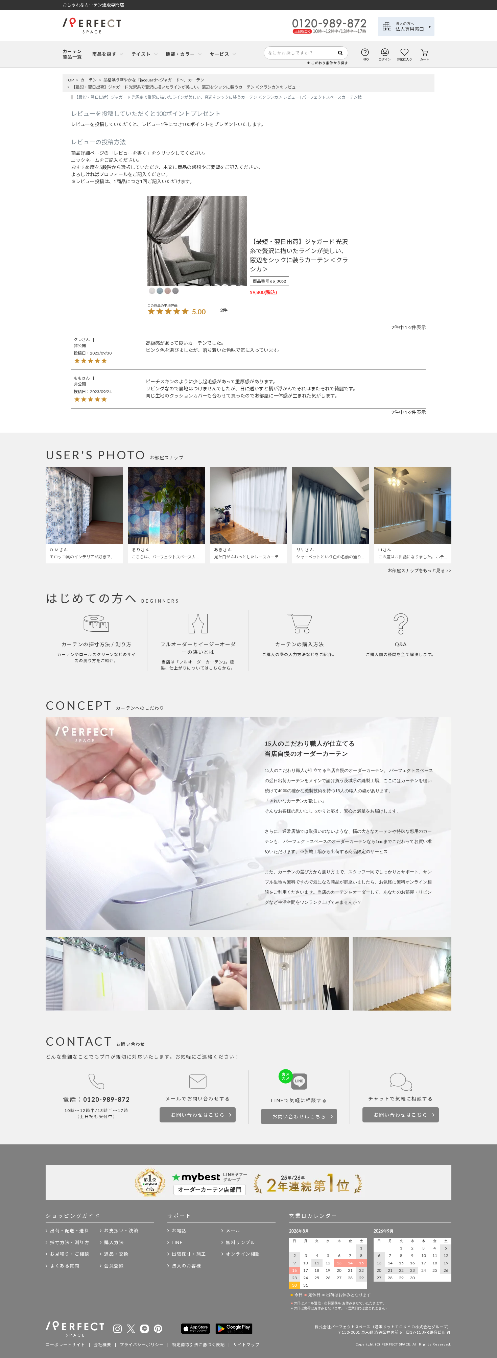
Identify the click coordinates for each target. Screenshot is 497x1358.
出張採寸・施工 (189, 1254)
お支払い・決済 (121, 1230)
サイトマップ (246, 1344)
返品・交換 (116, 1254)
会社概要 (102, 1344)
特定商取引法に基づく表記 (198, 1344)
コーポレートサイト (65, 1344)
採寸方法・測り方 (69, 1242)
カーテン (88, 79)
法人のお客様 (186, 1265)
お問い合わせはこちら (198, 1115)
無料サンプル (240, 1242)
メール (233, 1230)
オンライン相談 (243, 1254)
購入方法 (114, 1242)
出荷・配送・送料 (69, 1230)
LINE (177, 1242)
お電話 (179, 1230)
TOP (70, 79)
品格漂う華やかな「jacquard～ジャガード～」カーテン (153, 79)
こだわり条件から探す (329, 63)
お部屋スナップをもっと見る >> (419, 570)
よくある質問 (64, 1265)
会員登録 (114, 1265)
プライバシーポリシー (142, 1344)
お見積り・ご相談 (69, 1254)
